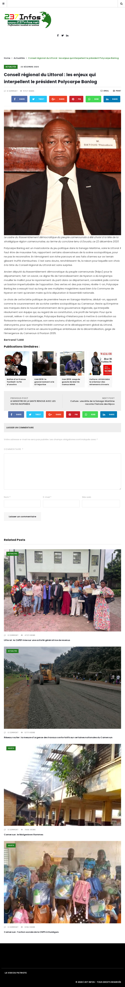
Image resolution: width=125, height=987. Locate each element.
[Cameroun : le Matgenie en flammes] (62, 785)
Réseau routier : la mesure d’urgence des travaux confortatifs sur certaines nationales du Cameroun (58, 737)
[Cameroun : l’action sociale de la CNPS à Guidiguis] (62, 882)
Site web (86, 497)
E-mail (47, 497)
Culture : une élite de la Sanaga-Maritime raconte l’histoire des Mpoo (92, 401)
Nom (7, 497)
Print (118, 91)
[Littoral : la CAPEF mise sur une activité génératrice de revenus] (62, 590)
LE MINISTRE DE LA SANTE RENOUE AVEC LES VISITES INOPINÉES (33, 401)
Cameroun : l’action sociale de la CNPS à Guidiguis (31, 932)
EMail (106, 91)
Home (7, 58)
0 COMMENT (12, 91)
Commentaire (13, 449)
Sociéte (11, 748)
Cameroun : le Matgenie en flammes (23, 834)
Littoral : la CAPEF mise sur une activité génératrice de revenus (37, 640)
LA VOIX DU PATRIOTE (16, 972)
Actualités (19, 58)
